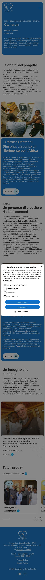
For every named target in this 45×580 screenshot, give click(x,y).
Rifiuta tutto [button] (22, 307)
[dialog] (22, 290)
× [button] (41, 266)
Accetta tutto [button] (22, 302)
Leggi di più (10, 280)
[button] (22, 312)
